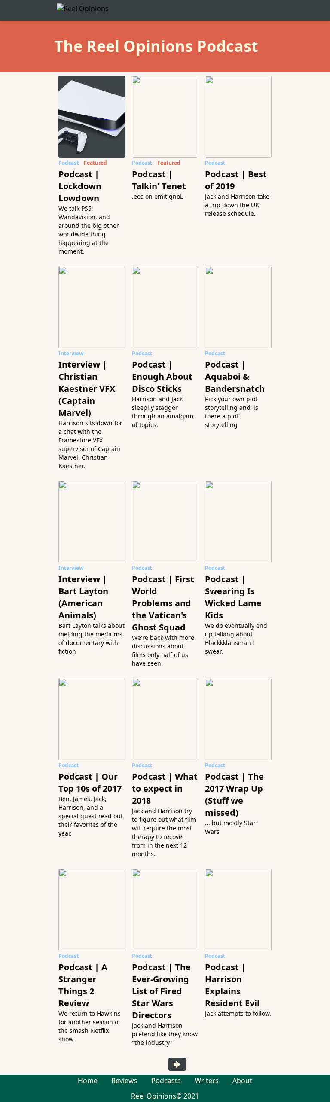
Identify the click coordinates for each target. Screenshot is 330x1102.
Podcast (68, 163)
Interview (70, 353)
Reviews (124, 1080)
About (242, 1080)
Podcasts (166, 1080)
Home (88, 1080)
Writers (207, 1080)
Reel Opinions (153, 1096)
